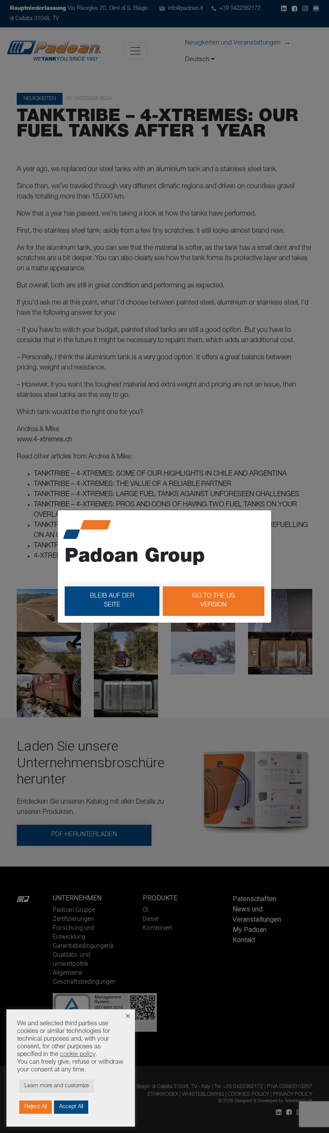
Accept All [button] (71, 1107)
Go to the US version (213, 601)
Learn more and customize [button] (56, 1086)
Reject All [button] (35, 1107)
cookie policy (78, 1055)
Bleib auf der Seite (112, 601)
